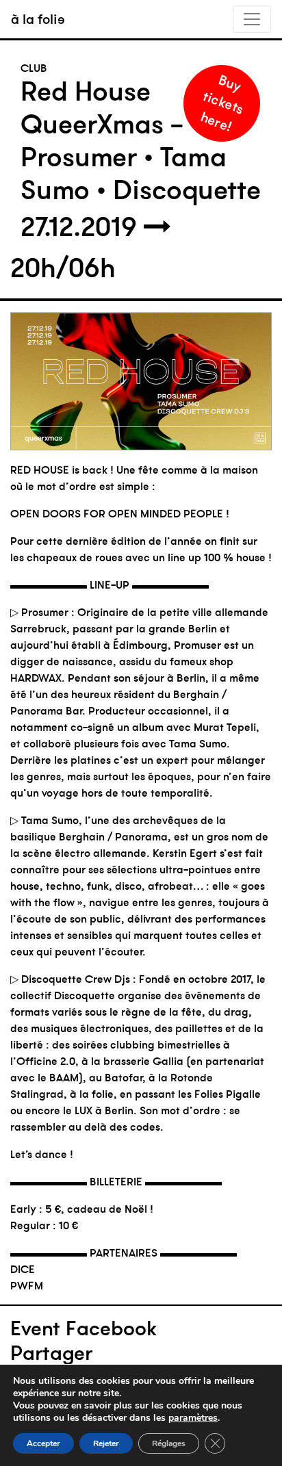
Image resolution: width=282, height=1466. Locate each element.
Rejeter (106, 1443)
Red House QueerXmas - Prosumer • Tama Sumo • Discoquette (141, 140)
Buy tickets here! (222, 102)
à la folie (38, 18)
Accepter (43, 1443)
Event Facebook (83, 1328)
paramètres (193, 1418)
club (34, 68)
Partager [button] (51, 1353)
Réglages (168, 1443)
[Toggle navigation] (252, 19)
